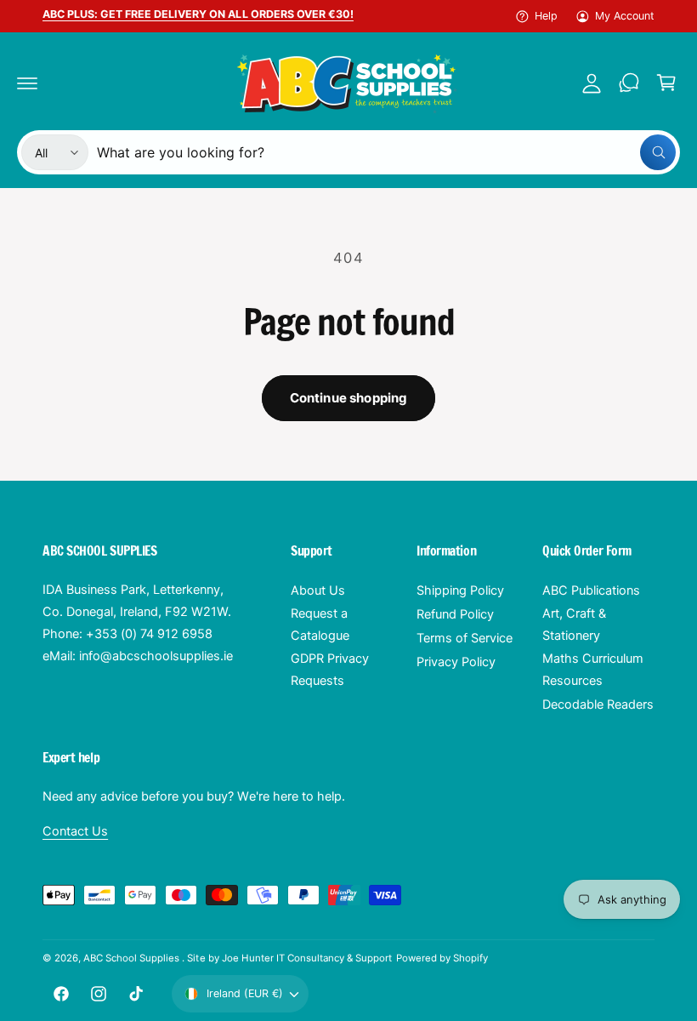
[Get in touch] (629, 82)
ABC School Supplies (132, 958)
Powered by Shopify (442, 958)
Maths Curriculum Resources (592, 669)
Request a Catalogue (320, 624)
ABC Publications (591, 590)
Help (546, 15)
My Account (624, 15)
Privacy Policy (456, 662)
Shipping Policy (460, 590)
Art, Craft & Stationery (574, 624)
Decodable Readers (598, 704)
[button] (27, 82)
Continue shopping (349, 398)
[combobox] (386, 152)
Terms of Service (464, 638)
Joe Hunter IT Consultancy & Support (307, 958)
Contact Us (75, 831)
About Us (318, 590)
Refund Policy (455, 614)
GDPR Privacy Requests (330, 669)
